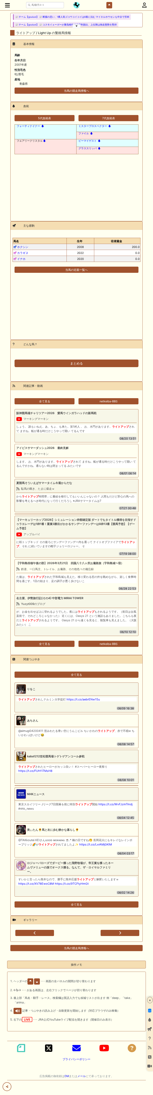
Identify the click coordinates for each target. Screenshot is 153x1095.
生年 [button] (79, 241)
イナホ (21, 258)
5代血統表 (44, 118)
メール (81, 1076)
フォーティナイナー (28, 126)
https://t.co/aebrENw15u (83, 699)
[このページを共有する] (7, 1086)
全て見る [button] (44, 401)
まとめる (76, 363)
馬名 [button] (16, 241)
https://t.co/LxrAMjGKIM (95, 844)
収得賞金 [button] (116, 241)
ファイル (83, 133)
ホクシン (22, 247)
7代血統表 (108, 118)
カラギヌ (22, 252)
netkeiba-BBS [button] (109, 401)
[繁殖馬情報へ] (42, 126)
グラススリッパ (87, 148)
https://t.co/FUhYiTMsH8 (35, 770)
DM (67, 1076)
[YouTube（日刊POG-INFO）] (104, 1048)
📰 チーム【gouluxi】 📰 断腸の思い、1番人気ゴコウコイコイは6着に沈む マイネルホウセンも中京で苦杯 (72, 17)
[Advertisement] (76, 185)
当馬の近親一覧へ (76, 269)
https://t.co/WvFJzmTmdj (115, 804)
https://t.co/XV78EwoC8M (36, 883)
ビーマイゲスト (87, 140)
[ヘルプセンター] (132, 1048)
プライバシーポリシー (76, 1059)
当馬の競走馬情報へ (76, 90)
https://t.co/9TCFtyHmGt (72, 883)
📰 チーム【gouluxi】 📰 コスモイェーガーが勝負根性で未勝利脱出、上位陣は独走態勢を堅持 (66, 24)
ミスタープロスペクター (92, 126)
